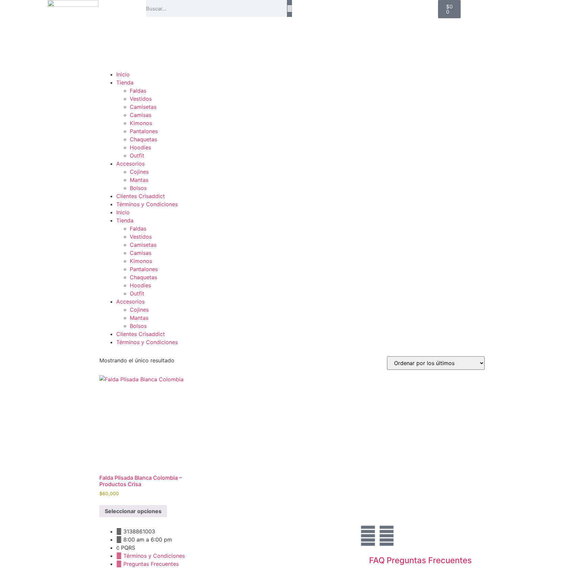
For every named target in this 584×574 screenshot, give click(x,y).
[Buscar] (289, 8)
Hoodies (140, 147)
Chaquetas (143, 139)
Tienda (124, 82)
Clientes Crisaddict (140, 196)
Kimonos (141, 123)
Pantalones (144, 131)
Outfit (137, 155)
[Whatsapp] (386, 535)
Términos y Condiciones (147, 204)
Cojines (139, 171)
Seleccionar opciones (133, 511)
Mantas (139, 179)
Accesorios (130, 163)
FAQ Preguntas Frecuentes (420, 560)
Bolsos (138, 188)
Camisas (140, 115)
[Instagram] (368, 535)
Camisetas (143, 106)
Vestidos (141, 98)
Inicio (123, 74)
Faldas (138, 90)
